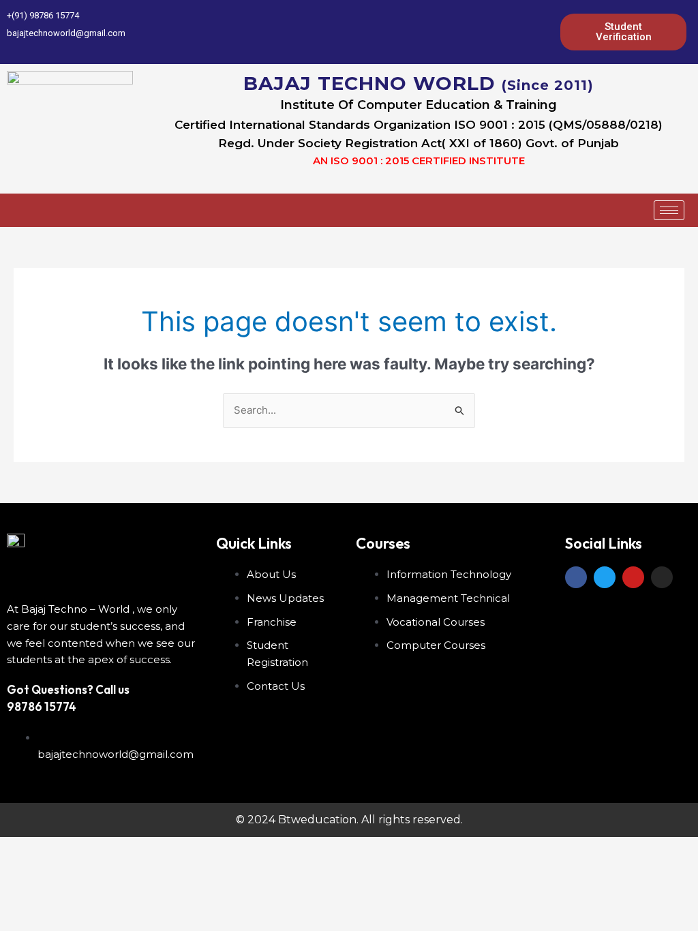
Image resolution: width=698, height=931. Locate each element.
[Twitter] (474, 32)
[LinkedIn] (497, 32)
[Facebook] (450, 32)
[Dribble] (520, 32)
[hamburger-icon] (669, 210)
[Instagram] (543, 32)
